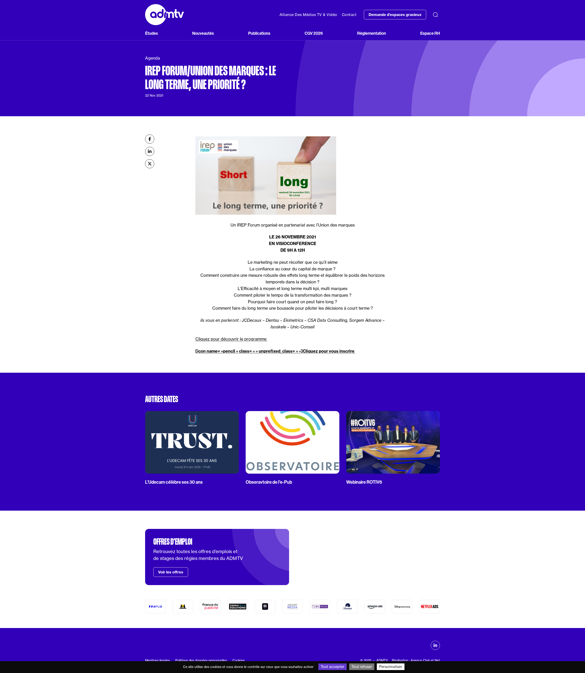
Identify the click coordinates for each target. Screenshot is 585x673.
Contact (349, 14)
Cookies (238, 660)
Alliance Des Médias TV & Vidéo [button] (308, 14)
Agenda (152, 58)
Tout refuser (361, 666)
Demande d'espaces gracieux (395, 14)
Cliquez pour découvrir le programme (231, 339)
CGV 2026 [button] (314, 33)
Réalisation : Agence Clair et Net (416, 660)
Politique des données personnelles (201, 660)
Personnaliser (390, 666)
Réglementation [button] (371, 33)
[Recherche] (435, 14)
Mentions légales (157, 660)
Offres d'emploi (172, 541)
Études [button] (151, 33)
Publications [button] (259, 33)
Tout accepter (332, 666)
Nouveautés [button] (203, 33)
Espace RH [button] (430, 33)
